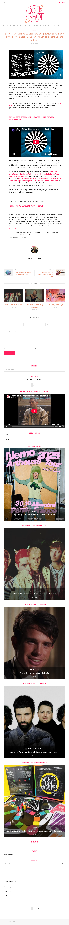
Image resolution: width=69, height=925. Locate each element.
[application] (34, 411)
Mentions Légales (8, 887)
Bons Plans (34, 511)
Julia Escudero (34, 258)
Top (64, 921)
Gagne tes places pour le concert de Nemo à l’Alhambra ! (34, 515)
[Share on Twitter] (2, 59)
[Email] (2, 68)
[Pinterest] (2, 63)
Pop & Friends (7, 435)
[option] (34, 484)
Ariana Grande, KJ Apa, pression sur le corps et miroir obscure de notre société (34, 305)
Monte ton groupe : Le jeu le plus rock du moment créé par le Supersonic (34, 831)
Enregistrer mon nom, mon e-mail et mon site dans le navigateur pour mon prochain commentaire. (30, 348)
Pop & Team (7, 439)
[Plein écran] (63, 426)
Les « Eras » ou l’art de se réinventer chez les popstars (56, 305)
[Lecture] (6, 426)
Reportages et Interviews (34, 748)
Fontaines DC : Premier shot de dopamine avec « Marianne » (13, 305)
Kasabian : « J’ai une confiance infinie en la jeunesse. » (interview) (35, 752)
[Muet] (60, 426)
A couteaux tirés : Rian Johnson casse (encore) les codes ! (46, 274)
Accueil (4, 25)
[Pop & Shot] (34, 14)
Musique (34, 30)
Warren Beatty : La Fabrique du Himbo (34, 673)
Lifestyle (34, 827)
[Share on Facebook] (2, 54)
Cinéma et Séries (34, 669)
